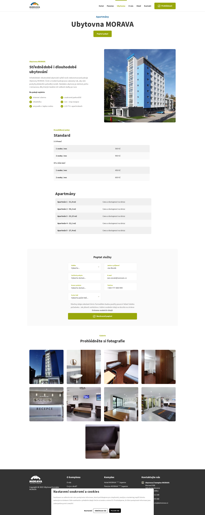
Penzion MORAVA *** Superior (116, 486)
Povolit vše (115, 511)
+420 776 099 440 (152, 499)
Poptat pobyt (102, 34)
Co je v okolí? (72, 486)
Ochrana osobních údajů (102, 310)
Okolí (138, 6)
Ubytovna (121, 6)
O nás (130, 6)
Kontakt (147, 6)
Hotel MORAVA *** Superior (115, 482)
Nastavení (88, 511)
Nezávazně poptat (104, 316)
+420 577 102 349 (152, 495)
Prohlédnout (166, 6)
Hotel (101, 6)
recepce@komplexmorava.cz (156, 503)
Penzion (110, 6)
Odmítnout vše (100, 511)
